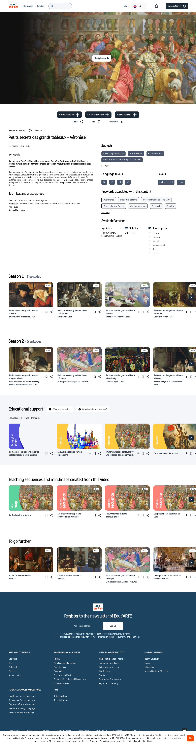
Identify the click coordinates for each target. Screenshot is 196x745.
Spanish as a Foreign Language (22, 708)
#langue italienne (138, 206)
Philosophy (13, 666)
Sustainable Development (110, 679)
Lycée (180, 182)
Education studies (61, 683)
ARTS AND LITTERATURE (19, 652)
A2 (128, 182)
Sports (102, 675)
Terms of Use (31, 730)
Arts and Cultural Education (156, 671)
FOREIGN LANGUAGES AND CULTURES (25, 689)
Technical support (61, 700)
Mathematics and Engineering (112, 658)
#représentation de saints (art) (156, 199)
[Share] (51, 312)
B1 (112, 182)
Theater (12, 671)
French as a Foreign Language (21, 696)
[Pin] (46, 312)
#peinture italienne (128, 199)
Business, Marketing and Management (70, 679)
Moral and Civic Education (65, 662)
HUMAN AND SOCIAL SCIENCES (67, 652)
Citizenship (149, 666)
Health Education (151, 658)
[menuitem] (13, 6)
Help (56, 689)
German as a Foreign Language (22, 700)
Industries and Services (109, 666)
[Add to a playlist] (42, 312)
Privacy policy (101, 730)
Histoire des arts (155, 153)
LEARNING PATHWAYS (153, 652)
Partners (46, 730)
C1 (120, 182)
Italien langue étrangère (113, 153)
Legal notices (14, 730)
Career (147, 662)
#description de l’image (113, 206)
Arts (10, 662)
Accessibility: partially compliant (126, 730)
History (57, 658)
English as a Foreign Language (22, 704)
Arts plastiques (136, 153)
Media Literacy (60, 666)
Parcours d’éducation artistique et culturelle (122, 159)
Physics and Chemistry (108, 683)
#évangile (156, 206)
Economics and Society (63, 675)
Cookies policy (83, 730)
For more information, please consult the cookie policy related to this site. (122, 741)
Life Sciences (104, 671)
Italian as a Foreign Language (21, 712)
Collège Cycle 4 (166, 182)
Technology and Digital (109, 662)
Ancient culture (15, 675)
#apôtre (170, 206)
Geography (59, 671)
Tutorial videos (60, 696)
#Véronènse (108, 199)
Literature (13, 658)
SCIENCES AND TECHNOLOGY (111, 652)
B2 (104, 182)
